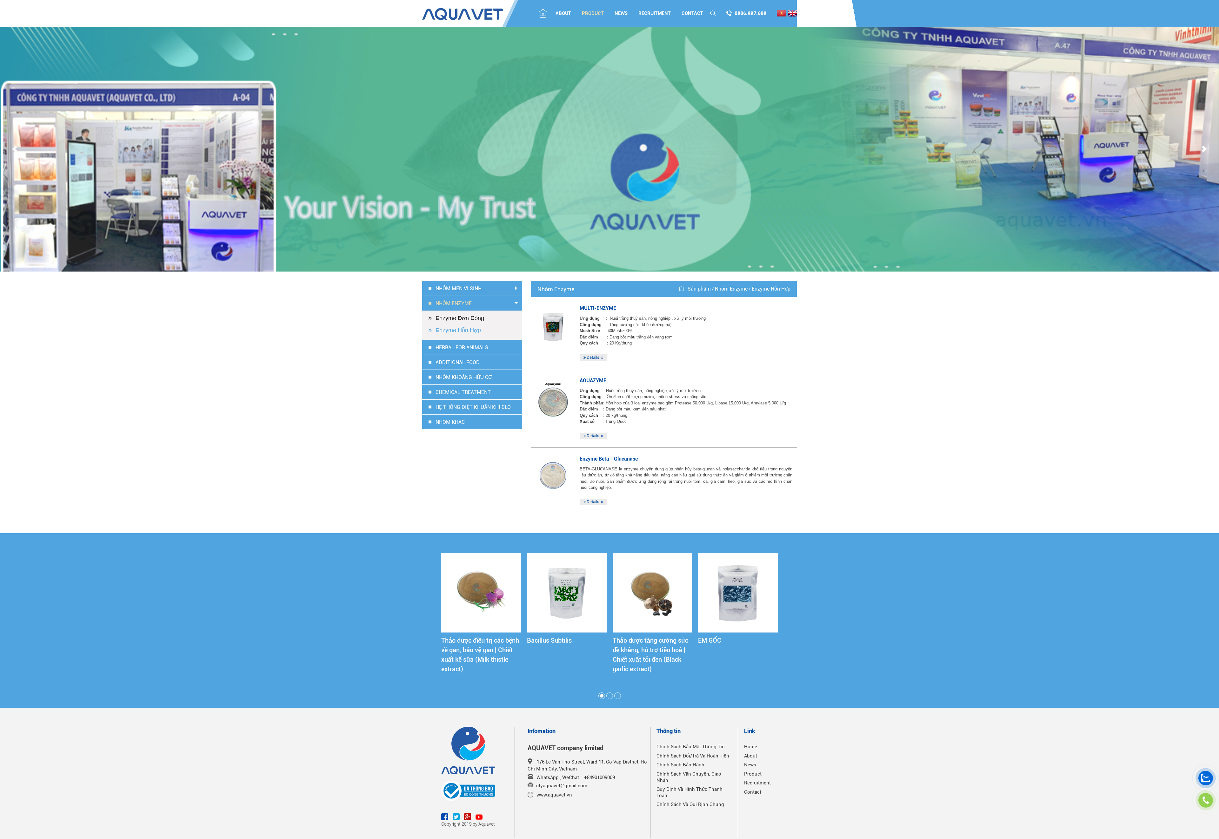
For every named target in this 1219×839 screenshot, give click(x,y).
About (563, 13)
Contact (692, 13)
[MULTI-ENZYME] (553, 327)
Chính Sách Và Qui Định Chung (690, 804)
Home (750, 747)
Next (1204, 149)
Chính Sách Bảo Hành (680, 765)
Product (593, 13)
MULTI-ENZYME (598, 308)
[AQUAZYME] (553, 399)
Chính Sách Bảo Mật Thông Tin (690, 747)
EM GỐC (709, 640)
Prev (15, 149)
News (621, 13)
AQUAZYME (594, 380)
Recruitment (654, 13)
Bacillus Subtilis (549, 640)
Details (593, 357)
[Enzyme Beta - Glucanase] (553, 477)
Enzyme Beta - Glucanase (609, 459)
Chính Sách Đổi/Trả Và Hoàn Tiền (692, 756)
